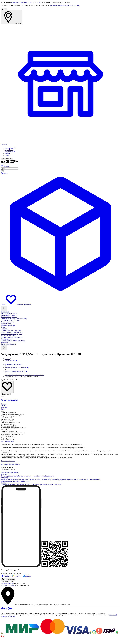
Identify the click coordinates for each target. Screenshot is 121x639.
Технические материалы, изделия (11, 334)
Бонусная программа (21, 479)
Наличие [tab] (3, 404)
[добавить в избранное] (7, 387)
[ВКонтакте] (4, 609)
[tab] (60, 400)
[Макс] (9, 609)
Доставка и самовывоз (31, 484)
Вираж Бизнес (9, 148)
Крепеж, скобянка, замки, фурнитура (13, 340)
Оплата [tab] (3, 405)
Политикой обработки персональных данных (65, 5)
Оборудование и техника (9, 315)
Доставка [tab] (4, 407)
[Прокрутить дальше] (4, 347)
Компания (4, 474)
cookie (39, 2)
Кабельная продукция (8, 325)
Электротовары (6, 323)
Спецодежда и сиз (6, 339)
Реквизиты (18, 481)
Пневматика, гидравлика (9, 317)
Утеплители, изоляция (8, 335)
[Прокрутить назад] (4, 308)
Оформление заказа (7, 484)
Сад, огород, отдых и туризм (10, 320)
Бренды (12, 472)
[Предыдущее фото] (3, 396)
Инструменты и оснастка (9, 313)
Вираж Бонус (9, 150)
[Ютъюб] (11, 609)
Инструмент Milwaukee (8, 344)
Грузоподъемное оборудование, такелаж (14, 318)
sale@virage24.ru (7, 583)
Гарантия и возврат (45, 484)
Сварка (3, 327)
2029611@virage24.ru (9, 585)
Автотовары (5, 312)
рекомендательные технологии (21, 2)
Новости (3, 476)
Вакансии (28, 476)
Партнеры (21, 476)
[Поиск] (2, 170)
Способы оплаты (18, 484)
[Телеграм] (6, 609)
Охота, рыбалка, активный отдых (11, 337)
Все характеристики (7, 441)
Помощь (3, 483)
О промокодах (32, 479)
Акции (7, 155)
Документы (41, 476)
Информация (5, 477)
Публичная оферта (55, 479)
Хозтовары (4, 342)
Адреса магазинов (12, 476)
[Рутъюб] (2, 609)
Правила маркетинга (67, 479)
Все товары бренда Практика (10, 464)
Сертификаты (49, 476)
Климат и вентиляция (8, 322)
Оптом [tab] (3, 409)
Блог (16, 472)
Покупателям (9, 152)
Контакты (8, 153)
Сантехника (5, 329)
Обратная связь (56, 484)
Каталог (3, 472)
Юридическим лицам (8, 479)
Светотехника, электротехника (11, 330)
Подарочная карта (43, 479)
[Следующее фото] (1, 396)
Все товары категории (8, 461)
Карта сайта (25, 481)
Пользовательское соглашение (84, 479)
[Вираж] (10, 163)
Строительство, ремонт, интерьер (11, 332)
